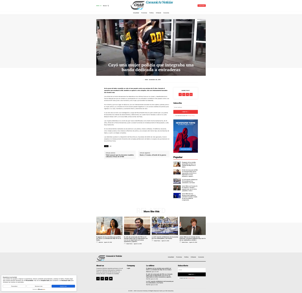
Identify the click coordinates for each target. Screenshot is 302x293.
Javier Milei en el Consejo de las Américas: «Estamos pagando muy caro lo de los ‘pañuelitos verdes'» (189, 188)
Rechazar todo (38, 286)
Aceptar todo (63, 286)
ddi (110, 146)
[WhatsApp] (191, 94)
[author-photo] (97, 242)
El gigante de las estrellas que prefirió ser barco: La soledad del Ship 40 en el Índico (189, 165)
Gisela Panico (129, 243)
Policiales (151, 60)
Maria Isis (101, 242)
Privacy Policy (191, 115)
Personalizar (14, 286)
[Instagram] (102, 278)
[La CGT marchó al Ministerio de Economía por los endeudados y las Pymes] (177, 181)
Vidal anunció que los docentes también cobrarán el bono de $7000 (120, 156)
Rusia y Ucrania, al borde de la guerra (153, 155)
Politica (148, 278)
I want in (184, 111)
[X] (183, 94)
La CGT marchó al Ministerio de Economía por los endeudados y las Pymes (189, 181)
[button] (106, 5)
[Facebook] (180, 94)
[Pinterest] (187, 94)
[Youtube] (111, 278)
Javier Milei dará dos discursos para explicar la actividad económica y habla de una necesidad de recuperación (189, 197)
